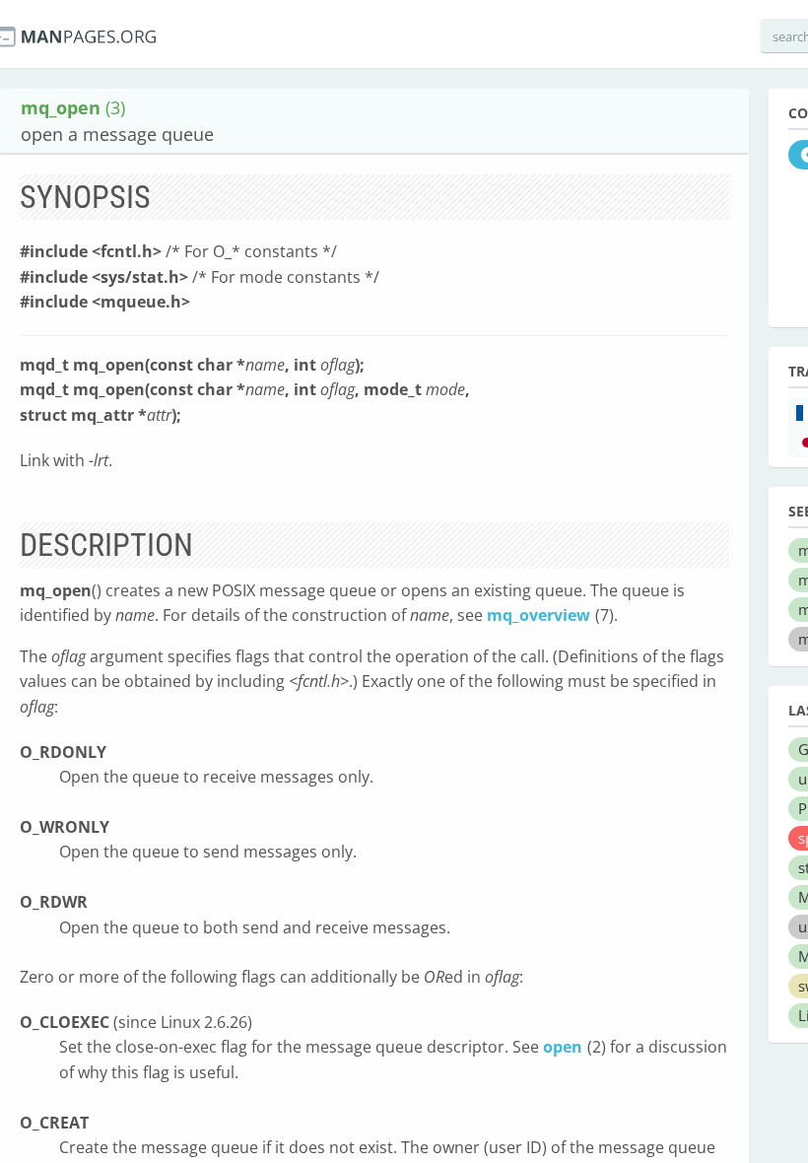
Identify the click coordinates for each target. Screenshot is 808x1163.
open (562, 1047)
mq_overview (538, 615)
